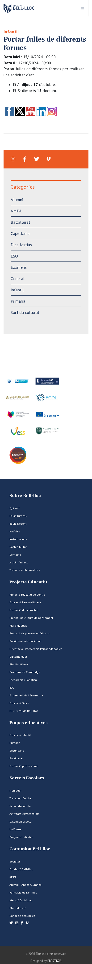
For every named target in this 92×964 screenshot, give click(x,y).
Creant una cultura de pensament (31, 618)
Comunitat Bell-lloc (29, 849)
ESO (14, 256)
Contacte (15, 554)
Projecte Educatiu (28, 582)
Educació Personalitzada (25, 602)
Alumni (17, 199)
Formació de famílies (23, 892)
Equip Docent (17, 523)
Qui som (14, 508)
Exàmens (19, 267)
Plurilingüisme (18, 664)
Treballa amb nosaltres (24, 570)
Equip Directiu (18, 516)
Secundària (16, 750)
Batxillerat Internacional (25, 641)
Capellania (20, 233)
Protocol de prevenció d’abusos (29, 633)
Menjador (15, 790)
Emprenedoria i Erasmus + (26, 695)
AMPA (16, 211)
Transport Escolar (20, 798)
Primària (18, 301)
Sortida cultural (25, 312)
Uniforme (15, 829)
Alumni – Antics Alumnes (25, 884)
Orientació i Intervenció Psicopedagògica (35, 649)
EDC (11, 687)
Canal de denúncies (22, 915)
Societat (14, 861)
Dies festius (21, 244)
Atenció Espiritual (20, 900)
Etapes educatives (28, 723)
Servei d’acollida (20, 806)
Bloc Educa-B (17, 908)
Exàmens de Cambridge (24, 672)
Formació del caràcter (23, 610)
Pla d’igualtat (18, 625)
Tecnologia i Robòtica (23, 680)
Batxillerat (20, 222)
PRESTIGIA (54, 961)
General (18, 278)
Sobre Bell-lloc (25, 495)
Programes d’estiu (21, 837)
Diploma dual (18, 656)
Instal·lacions (18, 539)
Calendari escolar (20, 821)
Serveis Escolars (26, 778)
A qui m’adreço (18, 562)
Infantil (11, 32)
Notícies (14, 531)
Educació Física (19, 703)
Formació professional (23, 766)
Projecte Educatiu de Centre (27, 594)
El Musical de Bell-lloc (23, 711)
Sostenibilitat (18, 547)
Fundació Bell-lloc (21, 869)
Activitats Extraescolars (24, 814)
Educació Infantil (20, 735)
